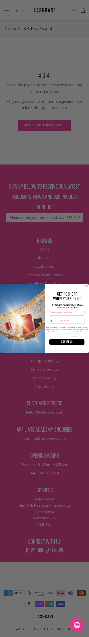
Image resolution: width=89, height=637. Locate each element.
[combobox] (53, 321)
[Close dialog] (86, 286)
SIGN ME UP (67, 341)
